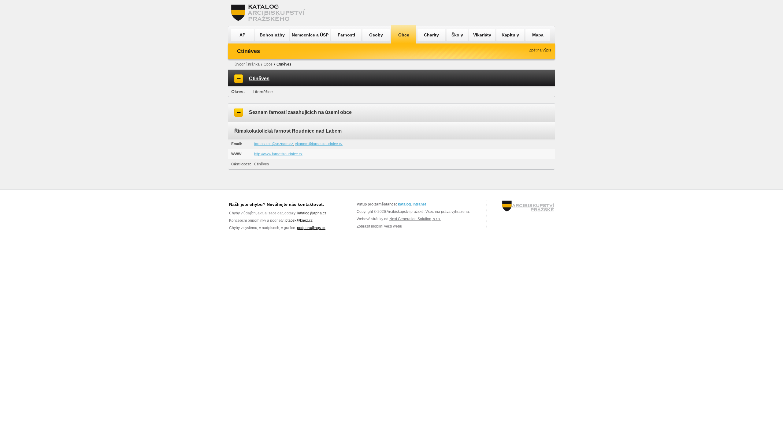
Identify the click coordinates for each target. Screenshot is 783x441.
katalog (404, 204)
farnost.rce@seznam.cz (273, 144)
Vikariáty (482, 34)
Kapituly (510, 34)
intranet (419, 204)
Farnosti (346, 34)
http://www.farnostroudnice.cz (278, 154)
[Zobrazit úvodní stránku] (269, 13)
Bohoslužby (272, 34)
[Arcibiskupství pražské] (528, 206)
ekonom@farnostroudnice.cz (319, 144)
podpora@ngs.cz (311, 228)
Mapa (538, 34)
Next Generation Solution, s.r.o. (415, 219)
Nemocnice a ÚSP (310, 34)
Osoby (376, 34)
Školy (457, 34)
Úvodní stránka (247, 64)
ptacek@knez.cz (299, 220)
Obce (403, 34)
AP (242, 34)
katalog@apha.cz (311, 213)
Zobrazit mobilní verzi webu (379, 226)
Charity (431, 34)
